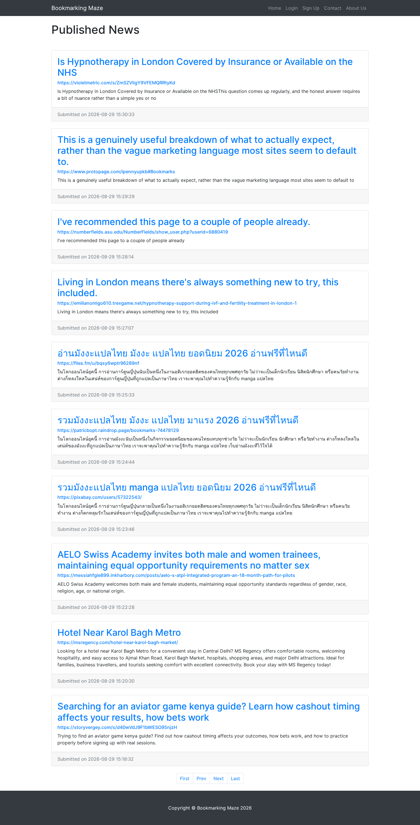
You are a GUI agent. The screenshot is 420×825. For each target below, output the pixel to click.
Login (292, 8)
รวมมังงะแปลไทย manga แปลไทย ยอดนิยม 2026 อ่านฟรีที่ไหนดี (186, 487)
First (184, 778)
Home (274, 8)
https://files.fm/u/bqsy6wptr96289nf (98, 363)
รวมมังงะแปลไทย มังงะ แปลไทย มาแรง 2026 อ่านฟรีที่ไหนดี (178, 420)
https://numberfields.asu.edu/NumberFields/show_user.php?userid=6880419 (142, 232)
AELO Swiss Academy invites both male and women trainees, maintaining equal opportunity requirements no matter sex (189, 560)
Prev (201, 778)
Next (218, 778)
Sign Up (310, 8)
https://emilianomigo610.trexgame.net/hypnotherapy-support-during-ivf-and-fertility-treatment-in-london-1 (177, 303)
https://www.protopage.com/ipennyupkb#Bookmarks (116, 171)
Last (235, 778)
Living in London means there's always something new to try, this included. (198, 287)
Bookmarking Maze (77, 8)
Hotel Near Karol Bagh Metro (119, 632)
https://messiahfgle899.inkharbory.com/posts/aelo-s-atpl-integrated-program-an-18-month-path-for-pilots (176, 575)
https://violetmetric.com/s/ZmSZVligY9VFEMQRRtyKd (116, 82)
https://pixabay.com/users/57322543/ (99, 497)
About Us (356, 8)
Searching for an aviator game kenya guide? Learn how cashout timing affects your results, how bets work (208, 712)
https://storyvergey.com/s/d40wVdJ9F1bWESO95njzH (117, 727)
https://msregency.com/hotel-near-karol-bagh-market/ (117, 642)
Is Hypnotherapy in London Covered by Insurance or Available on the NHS (205, 67)
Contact (332, 8)
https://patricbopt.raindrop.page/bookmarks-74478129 (118, 430)
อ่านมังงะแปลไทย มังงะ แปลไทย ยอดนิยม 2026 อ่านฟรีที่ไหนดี (182, 353)
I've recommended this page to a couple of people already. (183, 221)
